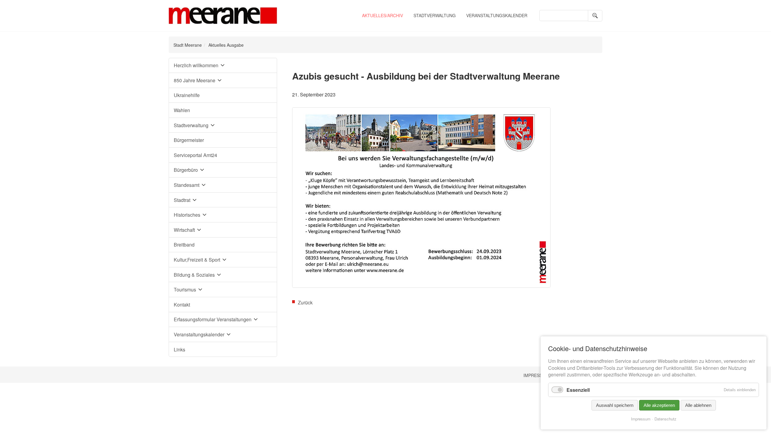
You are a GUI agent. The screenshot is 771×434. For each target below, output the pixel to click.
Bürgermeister (189, 140)
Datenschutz (665, 419)
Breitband (184, 244)
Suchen (595, 15)
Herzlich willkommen (196, 65)
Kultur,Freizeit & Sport (197, 259)
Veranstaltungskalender (496, 15)
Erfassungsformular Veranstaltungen (212, 319)
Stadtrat (182, 200)
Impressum (536, 375)
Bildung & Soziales (194, 274)
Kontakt (182, 304)
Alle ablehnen (698, 405)
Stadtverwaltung (435, 15)
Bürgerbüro (186, 169)
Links (179, 349)
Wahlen (182, 110)
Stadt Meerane (187, 45)
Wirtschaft (184, 229)
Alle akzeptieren (659, 405)
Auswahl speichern (614, 405)
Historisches (187, 214)
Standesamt (186, 184)
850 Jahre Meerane (194, 80)
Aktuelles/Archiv (382, 15)
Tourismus (185, 289)
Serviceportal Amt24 (195, 155)
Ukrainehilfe (187, 95)
